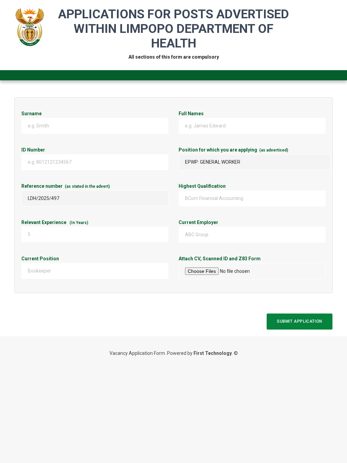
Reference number (65, 186)
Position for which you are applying (233, 150)
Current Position (70, 258)
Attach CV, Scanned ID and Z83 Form (252, 258)
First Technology (212, 353)
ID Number (67, 150)
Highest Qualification (202, 186)
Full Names (191, 113)
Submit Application (299, 321)
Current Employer (229, 222)
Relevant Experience (54, 222)
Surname (31, 113)
